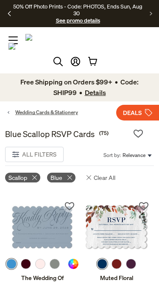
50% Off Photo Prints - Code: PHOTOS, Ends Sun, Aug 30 (77, 10)
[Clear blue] (70, 177)
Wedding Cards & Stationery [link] (46, 112)
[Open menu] (13, 40)
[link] (42, 227)
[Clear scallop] (34, 177)
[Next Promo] (151, 13)
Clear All (104, 178)
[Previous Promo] (9, 13)
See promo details (78, 20)
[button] (75, 61)
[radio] (11, 264)
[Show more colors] (64, 264)
